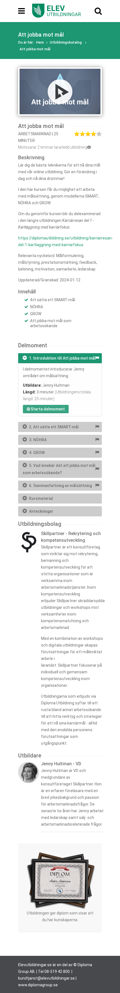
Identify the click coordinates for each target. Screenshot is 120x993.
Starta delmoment (48, 409)
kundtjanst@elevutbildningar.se (46, 978)
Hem (40, 42)
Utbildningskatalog (66, 42)
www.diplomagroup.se (38, 985)
